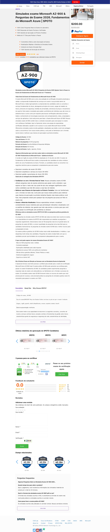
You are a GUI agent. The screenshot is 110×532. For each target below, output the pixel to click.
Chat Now (62, 374)
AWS (50, 6)
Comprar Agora (82, 36)
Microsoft (59, 6)
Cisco (27, 6)
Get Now (75, 2)
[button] (17, 341)
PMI (44, 6)
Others (67, 6)
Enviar (82, 63)
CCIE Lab (36, 6)
